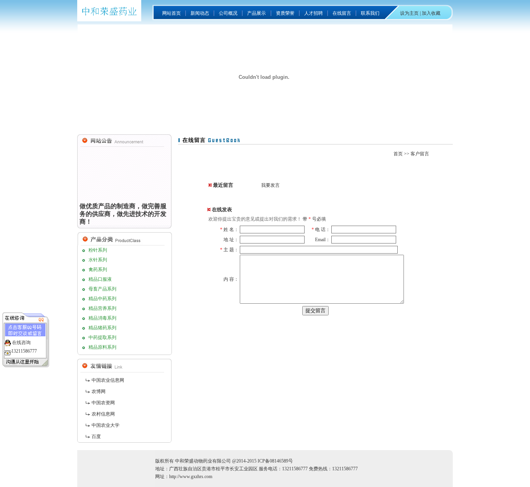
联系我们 (370, 13)
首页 (398, 154)
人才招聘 (313, 13)
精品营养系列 (102, 308)
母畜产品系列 (102, 289)
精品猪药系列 (102, 327)
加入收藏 (431, 13)
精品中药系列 (102, 298)
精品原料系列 (102, 347)
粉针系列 (97, 250)
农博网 (99, 391)
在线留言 (342, 13)
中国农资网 (103, 402)
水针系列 (97, 260)
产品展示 (256, 13)
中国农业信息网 (108, 380)
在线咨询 (21, 342)
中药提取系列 (102, 337)
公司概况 (228, 13)
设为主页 (409, 13)
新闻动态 (200, 13)
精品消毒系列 (102, 318)
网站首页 (171, 13)
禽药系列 (97, 269)
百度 (96, 436)
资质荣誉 (285, 13)
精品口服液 (100, 279)
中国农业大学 (106, 425)
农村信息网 (103, 414)
